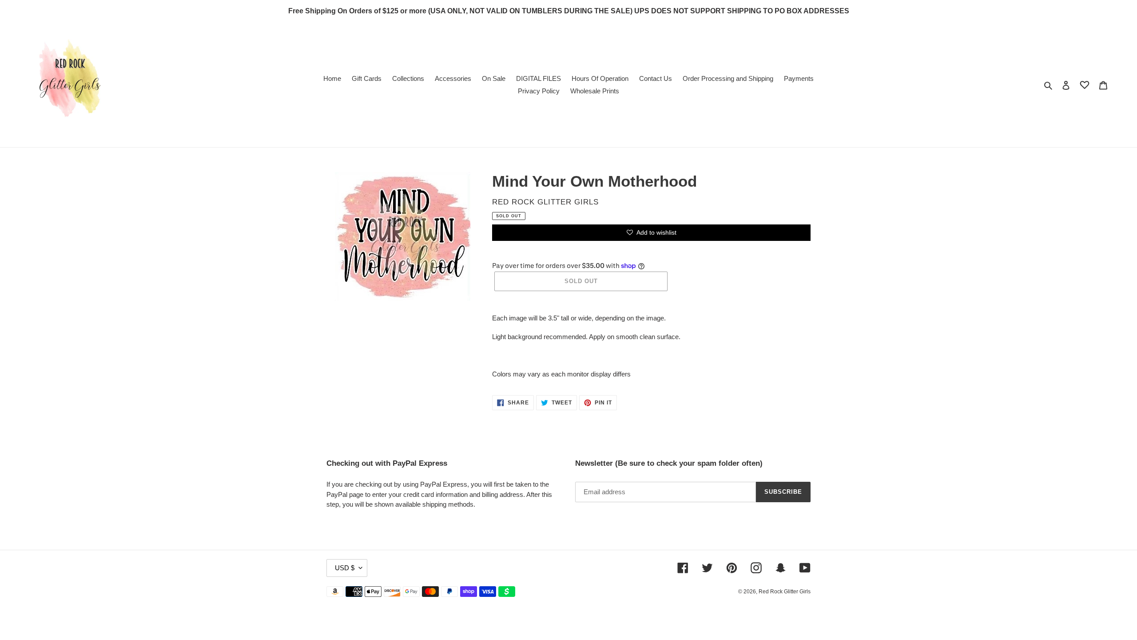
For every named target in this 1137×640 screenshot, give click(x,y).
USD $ (344, 568)
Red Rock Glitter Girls (785, 591)
